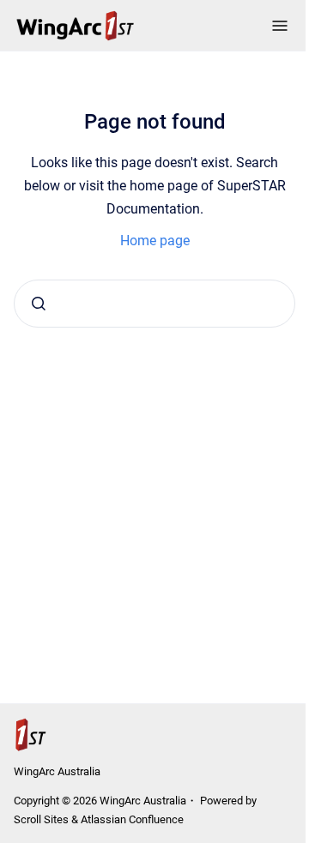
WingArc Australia (57, 771)
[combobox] (154, 303)
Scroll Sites (41, 819)
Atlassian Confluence (132, 819)
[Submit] (38, 303)
